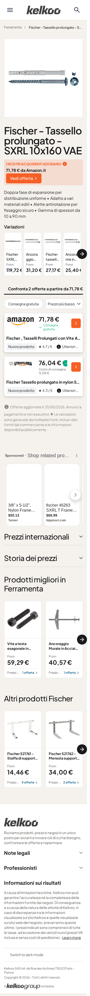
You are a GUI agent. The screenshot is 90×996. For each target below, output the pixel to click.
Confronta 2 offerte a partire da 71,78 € (45, 288)
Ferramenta (13, 27)
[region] (43, 254)
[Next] (82, 254)
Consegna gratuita (23, 304)
